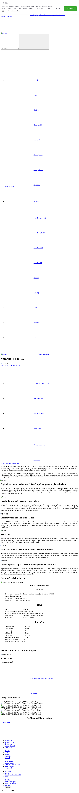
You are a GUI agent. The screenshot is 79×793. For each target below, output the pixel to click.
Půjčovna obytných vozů (12, 764)
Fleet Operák (9, 768)
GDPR (7, 773)
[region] (39, 7)
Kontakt (36, 322)
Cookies (7, 787)
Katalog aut (8, 744)
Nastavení (57, 8)
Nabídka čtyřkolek (39, 233)
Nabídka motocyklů (40, 218)
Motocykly (8, 756)
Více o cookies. (15, 11)
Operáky (7, 751)
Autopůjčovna (9, 761)
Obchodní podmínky (11, 783)
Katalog (36, 278)
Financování (8, 747)
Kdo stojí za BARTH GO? (13, 775)
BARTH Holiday (10, 766)
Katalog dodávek (10, 746)
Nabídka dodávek (10, 742)
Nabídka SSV (38, 263)
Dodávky (7, 754)
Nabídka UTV (38, 248)
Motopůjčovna (9, 763)
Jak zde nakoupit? (6, 16)
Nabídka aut (8, 740)
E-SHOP (7, 758)
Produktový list (5, 722)
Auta (6, 752)
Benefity (36, 293)
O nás (35, 308)
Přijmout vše (70, 8)
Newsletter (8, 771)
